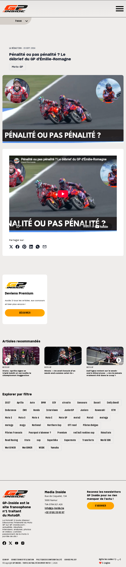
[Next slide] (118, 360)
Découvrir (25, 313)
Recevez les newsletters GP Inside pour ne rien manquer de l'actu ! (104, 495)
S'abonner (100, 506)
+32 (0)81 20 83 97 (54, 512)
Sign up (5, 560)
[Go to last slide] (7, 360)
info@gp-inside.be (54, 508)
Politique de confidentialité (49, 560)
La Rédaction (15, 48)
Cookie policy (70, 560)
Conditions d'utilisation (22, 560)
